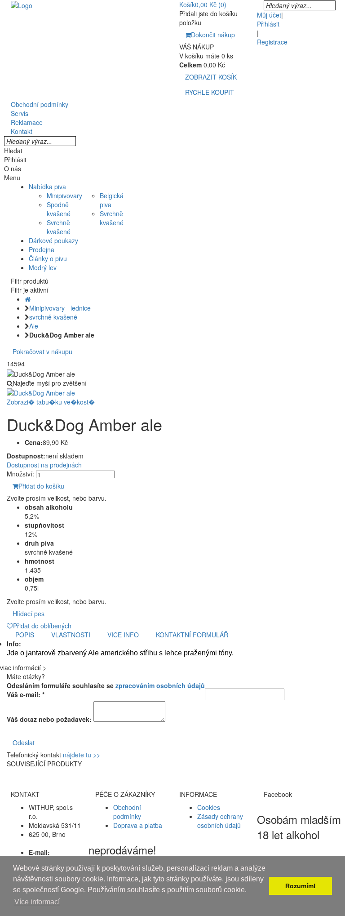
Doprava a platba (137, 825)
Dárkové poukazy (53, 240)
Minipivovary (64, 195)
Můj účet (269, 14)
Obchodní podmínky (127, 812)
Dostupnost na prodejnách (44, 464)
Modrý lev (43, 267)
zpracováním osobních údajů (160, 685)
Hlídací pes (28, 613)
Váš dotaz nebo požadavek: (49, 719)
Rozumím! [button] (300, 885)
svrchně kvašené (53, 316)
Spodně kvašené (59, 209)
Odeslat (24, 742)
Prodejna (41, 249)
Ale (33, 325)
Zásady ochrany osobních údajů (220, 821)
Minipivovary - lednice (60, 307)
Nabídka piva (47, 186)
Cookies (208, 807)
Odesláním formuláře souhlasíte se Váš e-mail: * (106, 690)
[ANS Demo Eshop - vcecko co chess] (21, 4)
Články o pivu (48, 258)
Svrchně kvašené (59, 227)
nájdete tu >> (81, 754)
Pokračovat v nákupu (42, 351)
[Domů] (28, 298)
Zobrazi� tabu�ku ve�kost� (51, 401)
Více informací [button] (37, 902)
